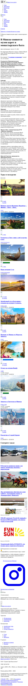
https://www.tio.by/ (5, 659)
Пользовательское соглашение (9, 682)
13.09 (5, 306)
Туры (5, 5)
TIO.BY (4, 679)
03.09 (5, 272)
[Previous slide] (2, 178)
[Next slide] (4, 178)
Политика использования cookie (12, 682)
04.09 (8, 272)
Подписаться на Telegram (9, 561)
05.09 (2, 404)
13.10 (2, 339)
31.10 (5, 242)
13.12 (2, 438)
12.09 (5, 404)
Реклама (6, 644)
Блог (5, 9)
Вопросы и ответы (9, 642)
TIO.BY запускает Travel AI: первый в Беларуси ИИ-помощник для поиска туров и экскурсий (13, 519)
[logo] (11, 2)
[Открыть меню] (3, 2)
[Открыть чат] (1, 602)
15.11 (2, 210)
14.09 (2, 371)
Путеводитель (7, 618)
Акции (5, 10)
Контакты (6, 637)
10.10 (2, 242)
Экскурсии (7, 6)
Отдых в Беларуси (8, 629)
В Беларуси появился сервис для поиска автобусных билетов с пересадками (12, 467)
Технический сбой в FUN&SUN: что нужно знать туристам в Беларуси (13, 545)
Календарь (6, 8)
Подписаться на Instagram (7, 589)
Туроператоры (7, 619)
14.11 (8, 242)
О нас (5, 634)
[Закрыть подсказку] (1, 591)
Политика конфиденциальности (9, 680)
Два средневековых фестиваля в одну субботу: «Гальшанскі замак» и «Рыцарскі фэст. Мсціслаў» (13, 493)
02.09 (2, 272)
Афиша (6, 12)
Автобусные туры (8, 626)
